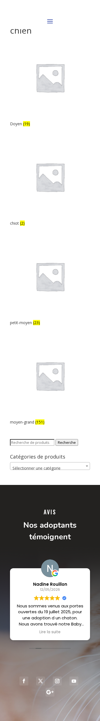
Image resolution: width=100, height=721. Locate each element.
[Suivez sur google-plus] (50, 692)
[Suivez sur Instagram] (57, 681)
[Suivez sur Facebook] (23, 681)
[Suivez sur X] (40, 681)
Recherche (67, 442)
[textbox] (50, 468)
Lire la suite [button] (50, 632)
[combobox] (50, 466)
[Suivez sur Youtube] (73, 681)
